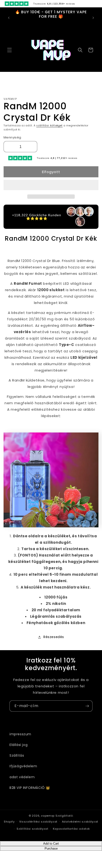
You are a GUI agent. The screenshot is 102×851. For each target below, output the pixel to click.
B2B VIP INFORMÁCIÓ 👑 (29, 787)
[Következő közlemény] (93, 18)
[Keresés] (80, 50)
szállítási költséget (49, 125)
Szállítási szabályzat (32, 829)
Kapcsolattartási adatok (71, 829)
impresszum (20, 734)
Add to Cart (51, 843)
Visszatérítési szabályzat (38, 821)
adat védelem (22, 777)
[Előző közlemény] (9, 18)
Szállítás (16, 755)
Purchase (51, 848)
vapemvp (48, 816)
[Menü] (9, 50)
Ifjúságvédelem (23, 766)
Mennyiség (12, 137)
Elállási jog (18, 744)
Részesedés (53, 637)
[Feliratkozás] (87, 706)
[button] (51, 185)
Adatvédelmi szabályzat (80, 821)
